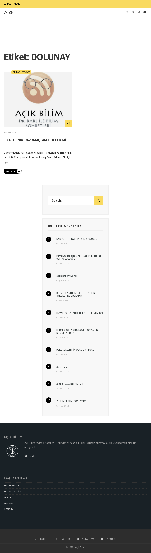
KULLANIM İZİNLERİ (14, 491)
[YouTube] (144, 12)
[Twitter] (133, 12)
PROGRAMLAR (11, 485)
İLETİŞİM (8, 509)
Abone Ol (29, 456)
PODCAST (26, 72)
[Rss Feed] (127, 12)
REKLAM (8, 503)
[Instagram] (138, 12)
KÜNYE (7, 497)
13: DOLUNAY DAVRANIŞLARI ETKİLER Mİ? (35, 140)
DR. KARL (17, 72)
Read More (13, 170)
